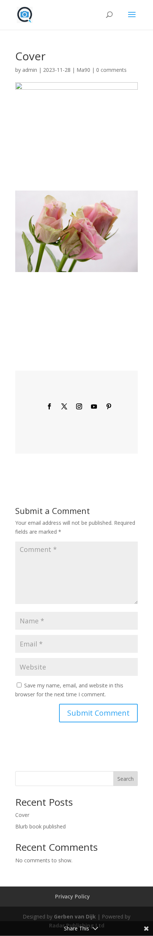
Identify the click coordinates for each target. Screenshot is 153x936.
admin (29, 69)
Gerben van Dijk (75, 916)
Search (125, 778)
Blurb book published (40, 826)
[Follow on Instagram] (79, 406)
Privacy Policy (72, 896)
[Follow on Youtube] (94, 406)
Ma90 (83, 69)
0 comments (111, 69)
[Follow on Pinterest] (109, 406)
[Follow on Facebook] (49, 406)
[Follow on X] (64, 406)
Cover (22, 814)
